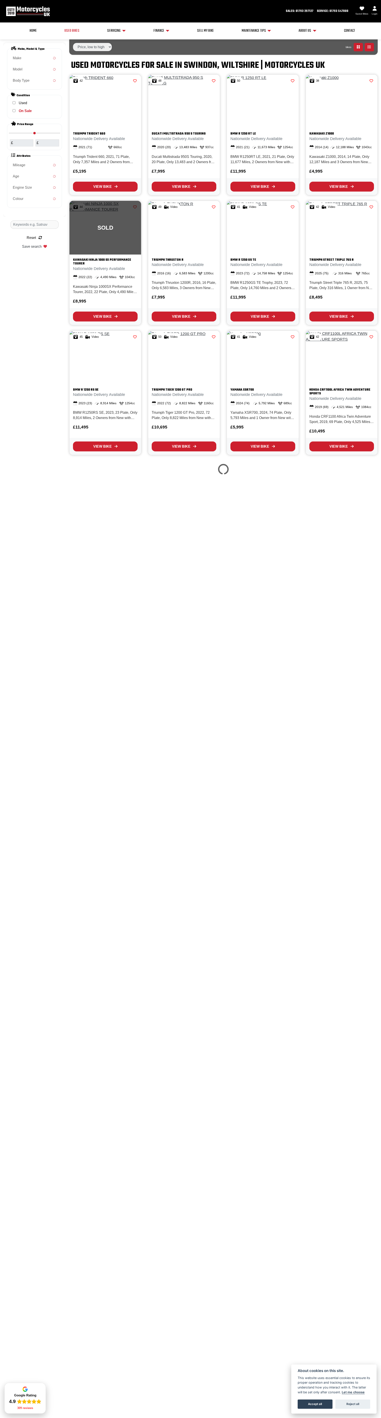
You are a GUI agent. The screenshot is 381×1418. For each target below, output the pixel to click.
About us (305, 31)
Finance (158, 31)
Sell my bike (205, 31)
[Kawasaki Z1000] (341, 101)
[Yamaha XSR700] (263, 357)
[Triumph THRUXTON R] (184, 228)
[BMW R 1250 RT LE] (263, 101)
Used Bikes (71, 31)
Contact (349, 31)
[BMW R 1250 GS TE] (263, 228)
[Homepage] (28, 11)
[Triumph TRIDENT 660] (105, 101)
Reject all (352, 1404)
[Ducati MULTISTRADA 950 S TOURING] (184, 101)
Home (33, 31)
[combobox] (34, 58)
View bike (102, 186)
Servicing (114, 31)
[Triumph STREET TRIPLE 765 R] (341, 228)
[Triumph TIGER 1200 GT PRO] (184, 357)
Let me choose (353, 1392)
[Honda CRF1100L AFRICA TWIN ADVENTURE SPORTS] (341, 357)
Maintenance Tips (254, 31)
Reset (32, 238)
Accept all (315, 1404)
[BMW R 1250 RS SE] (105, 357)
